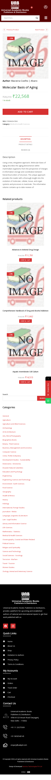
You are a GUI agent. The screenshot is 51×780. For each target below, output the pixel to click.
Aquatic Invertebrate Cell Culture (25, 371)
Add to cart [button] (25, 260)
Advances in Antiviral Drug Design (25, 249)
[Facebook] (5, 626)
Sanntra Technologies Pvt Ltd (32, 766)
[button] (45, 7)
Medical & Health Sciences (20, 124)
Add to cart (25, 111)
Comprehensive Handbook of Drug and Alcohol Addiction (25, 311)
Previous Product (13, 30)
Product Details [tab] (25, 144)
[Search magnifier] (37, 18)
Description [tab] (25, 139)
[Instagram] (13, 626)
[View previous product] (4, 30)
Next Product (39, 30)
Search (5, 394)
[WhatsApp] (48, 401)
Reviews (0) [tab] (25, 150)
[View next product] (46, 30)
